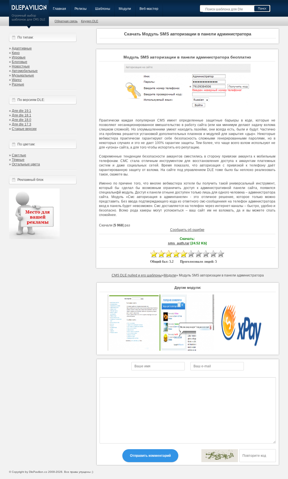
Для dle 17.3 (21, 124)
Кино (16, 53)
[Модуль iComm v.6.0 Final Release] (187, 350)
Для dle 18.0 (21, 120)
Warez (17, 80)
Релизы (81, 9)
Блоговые (19, 62)
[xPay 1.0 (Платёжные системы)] (241, 350)
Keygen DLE (89, 21)
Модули (125, 9)
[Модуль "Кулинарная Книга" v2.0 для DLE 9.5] (133, 350)
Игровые (19, 57)
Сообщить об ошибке (187, 230)
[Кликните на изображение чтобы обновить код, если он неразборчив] (219, 455)
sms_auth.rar (179, 243)
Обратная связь (66, 21)
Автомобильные (25, 71)
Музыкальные (23, 75)
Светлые (19, 155)
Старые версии (24, 129)
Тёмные (18, 160)
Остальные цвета (26, 164)
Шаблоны (102, 9)
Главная (59, 9)
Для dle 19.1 (21, 111)
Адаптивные (22, 48)
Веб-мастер (149, 9)
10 (220, 254)
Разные (18, 84)
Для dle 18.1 (21, 115)
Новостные (21, 66)
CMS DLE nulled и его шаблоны (137, 275)
